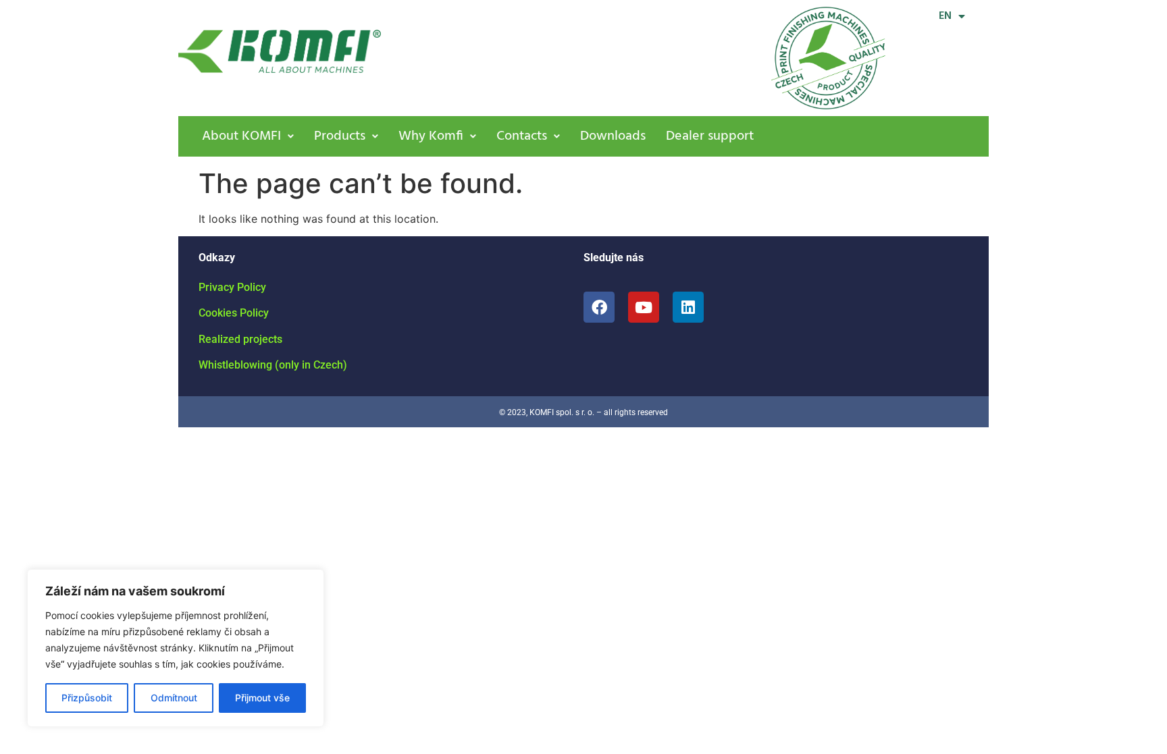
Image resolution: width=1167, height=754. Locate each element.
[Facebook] (599, 307)
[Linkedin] (688, 307)
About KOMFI (241, 136)
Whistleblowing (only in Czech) (273, 364)
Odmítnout (174, 697)
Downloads (613, 136)
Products (339, 136)
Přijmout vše (262, 697)
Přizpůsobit (86, 697)
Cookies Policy (234, 312)
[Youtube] (643, 307)
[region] (175, 648)
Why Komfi (430, 136)
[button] (248, 136)
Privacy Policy (232, 287)
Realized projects (240, 339)
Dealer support (710, 136)
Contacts (521, 136)
